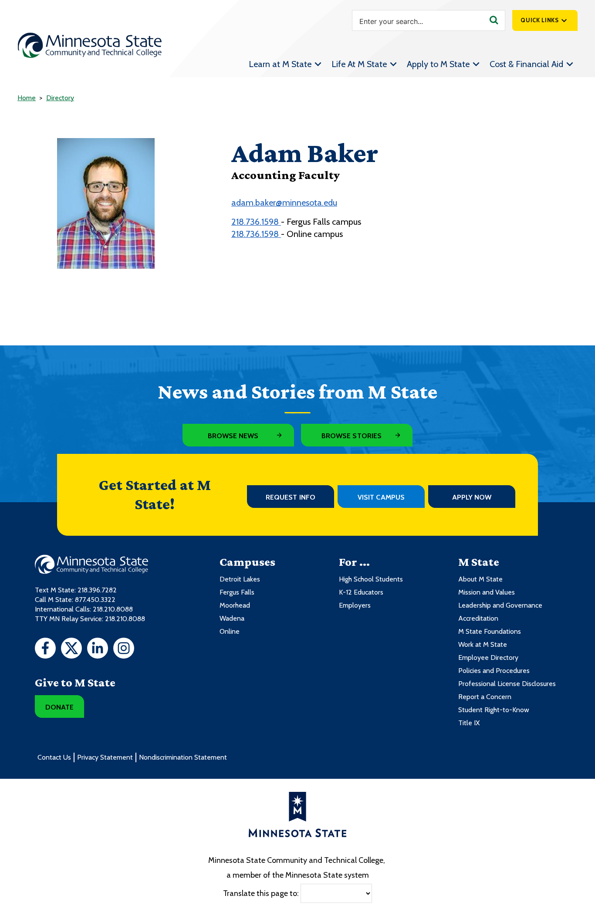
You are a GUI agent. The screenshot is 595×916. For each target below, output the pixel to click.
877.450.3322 (95, 599)
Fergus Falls (237, 592)
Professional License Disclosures (507, 683)
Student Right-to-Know (493, 710)
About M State (480, 579)
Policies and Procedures (494, 670)
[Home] (89, 45)
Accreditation (478, 618)
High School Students (371, 579)
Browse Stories (351, 436)
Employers (355, 605)
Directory (60, 98)
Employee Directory (488, 657)
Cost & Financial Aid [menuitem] (526, 64)
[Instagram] (123, 649)
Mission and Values (486, 592)
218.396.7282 (97, 590)
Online (230, 631)
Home (26, 98)
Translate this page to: (261, 893)
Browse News (233, 436)
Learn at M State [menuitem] (280, 64)
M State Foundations (489, 631)
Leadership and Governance (500, 605)
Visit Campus (381, 497)
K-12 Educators (361, 592)
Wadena (232, 618)
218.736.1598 (256, 221)
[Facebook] (45, 649)
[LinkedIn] (97, 649)
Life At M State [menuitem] (359, 64)
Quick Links (539, 20)
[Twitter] (71, 649)
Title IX (469, 723)
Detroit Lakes (240, 579)
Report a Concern (484, 697)
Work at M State (482, 644)
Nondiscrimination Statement (183, 757)
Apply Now (472, 497)
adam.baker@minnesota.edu (284, 202)
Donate (59, 707)
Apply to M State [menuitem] (438, 64)
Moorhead (235, 605)
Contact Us (54, 757)
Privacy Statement (105, 757)
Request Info (290, 497)
